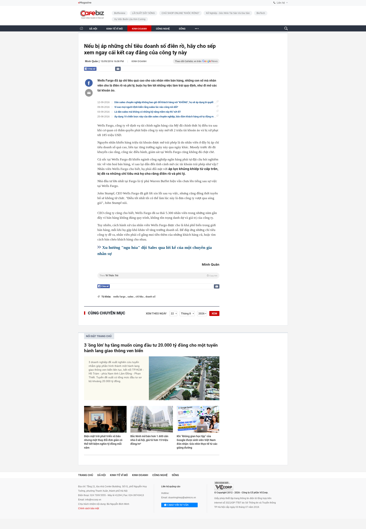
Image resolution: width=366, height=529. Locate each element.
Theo (158, 275)
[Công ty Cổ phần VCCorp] (223, 486)
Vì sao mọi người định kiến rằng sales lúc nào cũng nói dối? (146, 107)
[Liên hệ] (118, 69)
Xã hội (101, 475)
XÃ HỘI (93, 28)
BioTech (261, 13)
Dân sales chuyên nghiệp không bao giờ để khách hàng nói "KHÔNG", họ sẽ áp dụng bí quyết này (166, 102)
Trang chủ (85, 475)
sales (131, 296)
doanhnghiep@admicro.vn (182, 497)
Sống (175, 475)
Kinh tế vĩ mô (119, 475)
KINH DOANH (139, 28)
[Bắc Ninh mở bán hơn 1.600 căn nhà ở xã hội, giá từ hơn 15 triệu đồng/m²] (151, 419)
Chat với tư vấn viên (178, 505)
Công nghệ (160, 475)
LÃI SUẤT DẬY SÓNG (143, 13)
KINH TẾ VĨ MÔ (114, 28)
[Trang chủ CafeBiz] (81, 28)
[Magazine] (84, 3)
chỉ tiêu (140, 296)
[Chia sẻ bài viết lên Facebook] (89, 83)
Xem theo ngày (156, 313)
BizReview (119, 13)
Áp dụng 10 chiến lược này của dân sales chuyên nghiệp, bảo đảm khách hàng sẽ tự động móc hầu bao (169, 116)
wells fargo (119, 296)
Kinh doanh (139, 61)
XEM (214, 313)
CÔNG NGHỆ (163, 28)
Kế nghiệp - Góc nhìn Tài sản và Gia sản (228, 13)
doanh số (150, 296)
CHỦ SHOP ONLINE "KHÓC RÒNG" (180, 13)
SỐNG (182, 28)
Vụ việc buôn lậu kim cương (129, 19)
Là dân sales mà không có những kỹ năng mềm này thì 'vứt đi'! (147, 111)
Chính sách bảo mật (88, 508)
